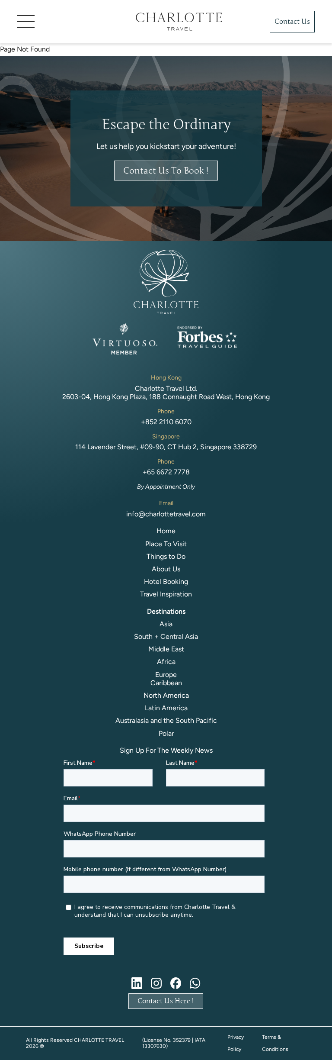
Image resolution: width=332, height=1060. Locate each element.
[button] (63, 21)
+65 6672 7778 (166, 472)
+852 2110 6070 (166, 422)
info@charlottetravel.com (166, 514)
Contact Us (292, 21)
